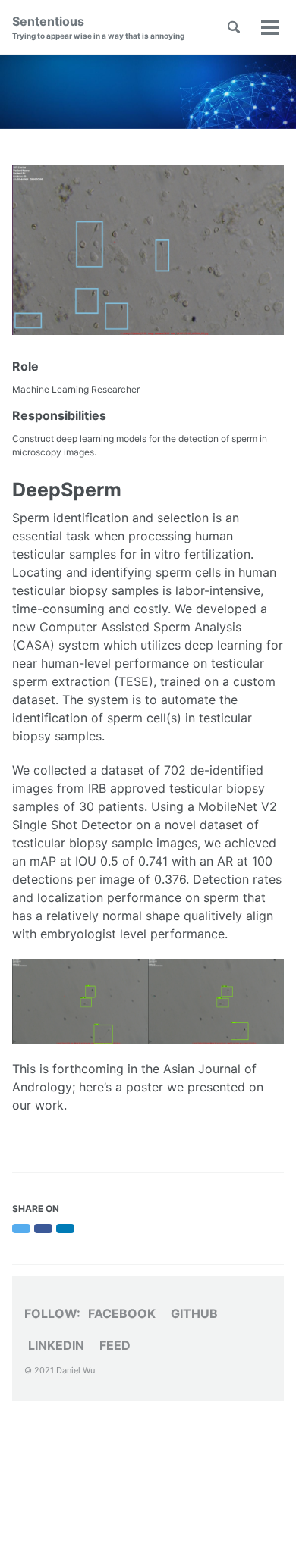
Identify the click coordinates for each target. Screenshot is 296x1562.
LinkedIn (56, 1345)
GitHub (194, 1313)
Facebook (122, 1313)
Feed (115, 1345)
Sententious (98, 27)
